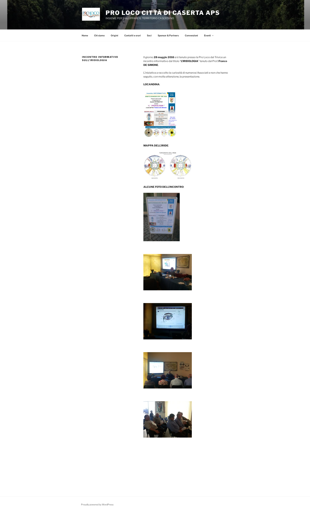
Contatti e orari (132, 35)
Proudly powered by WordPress (97, 504)
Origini (114, 35)
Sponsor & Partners (168, 35)
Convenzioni (191, 35)
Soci (149, 35)
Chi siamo (99, 35)
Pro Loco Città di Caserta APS (163, 12)
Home (85, 35)
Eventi (207, 35)
